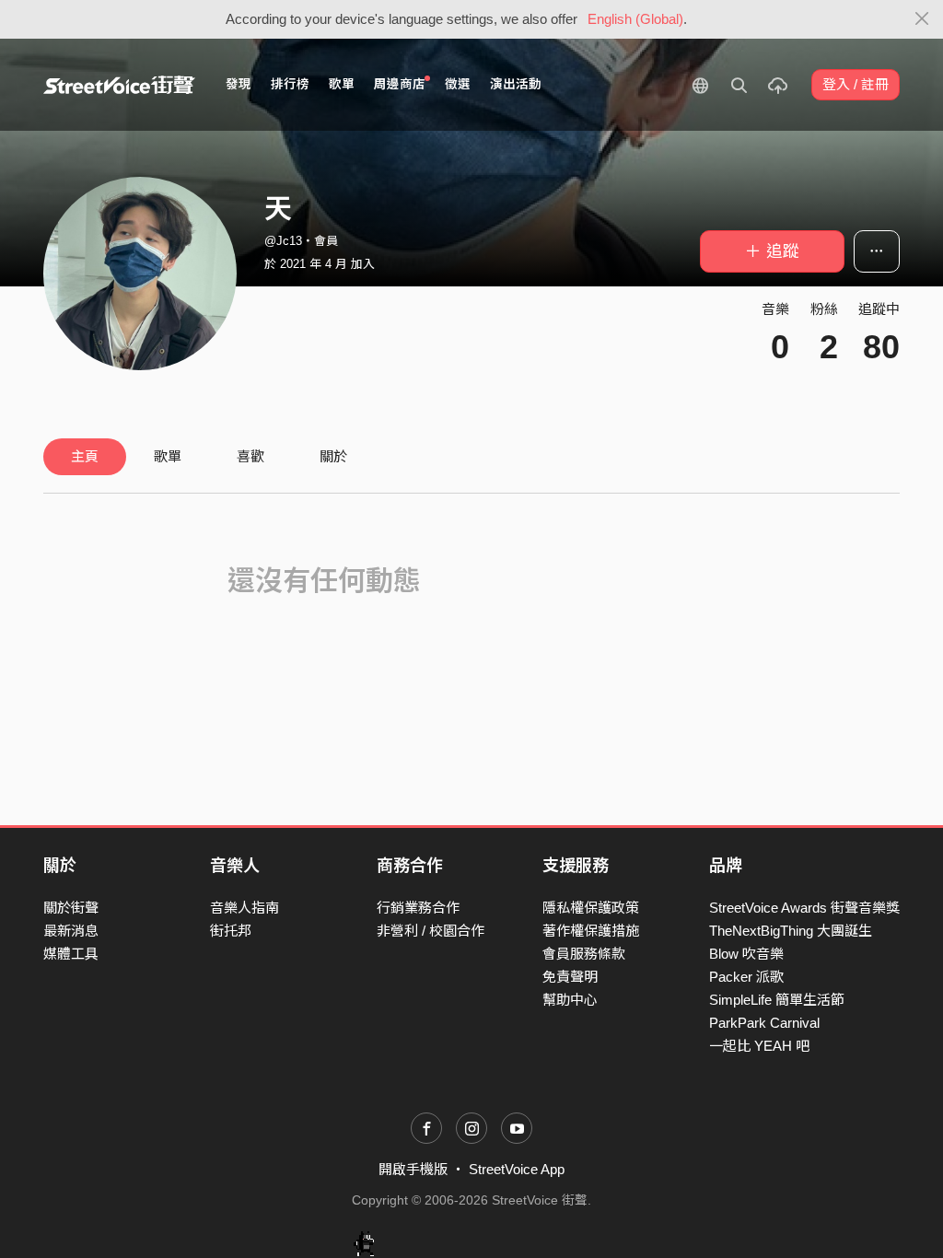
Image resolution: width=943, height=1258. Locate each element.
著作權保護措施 (590, 930)
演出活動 (515, 84)
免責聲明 (570, 976)
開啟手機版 (413, 1169)
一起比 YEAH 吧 (759, 1046)
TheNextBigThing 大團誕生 (790, 930)
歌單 (342, 84)
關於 (333, 456)
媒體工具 (71, 953)
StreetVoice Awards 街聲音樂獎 (804, 907)
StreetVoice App (517, 1169)
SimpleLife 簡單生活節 (776, 1000)
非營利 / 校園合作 (430, 930)
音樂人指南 (244, 907)
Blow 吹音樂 (746, 953)
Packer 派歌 (746, 976)
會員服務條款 (583, 953)
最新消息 (71, 930)
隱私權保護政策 (590, 907)
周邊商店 (399, 84)
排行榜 (290, 84)
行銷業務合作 (418, 907)
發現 (238, 84)
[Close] (922, 19)
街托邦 (230, 930)
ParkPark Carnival (764, 1023)
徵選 (458, 84)
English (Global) (635, 19)
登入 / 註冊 (855, 84)
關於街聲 (71, 907)
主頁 (85, 456)
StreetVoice (119, 85)
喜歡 (250, 456)
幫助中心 (570, 1000)
